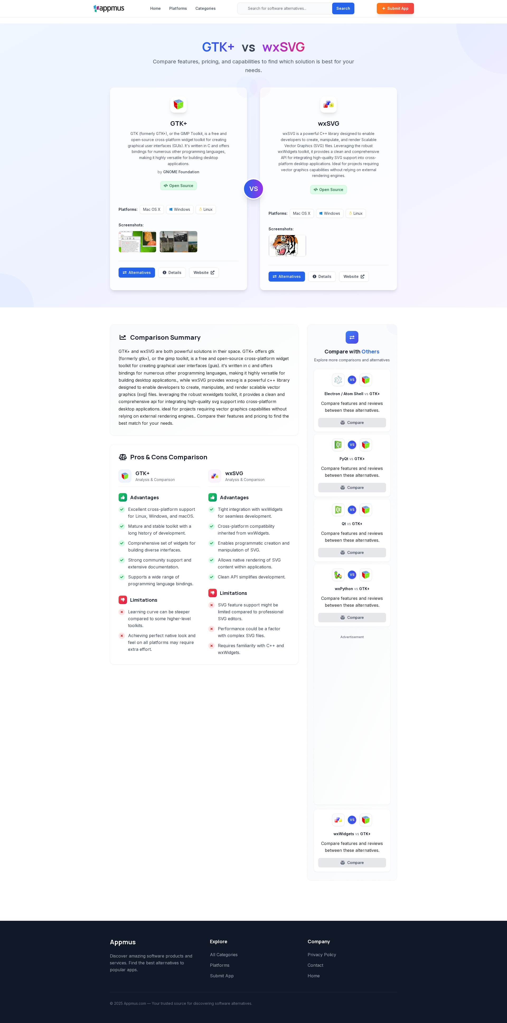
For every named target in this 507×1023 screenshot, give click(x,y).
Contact (315, 965)
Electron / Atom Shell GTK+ (352, 393)
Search (343, 8)
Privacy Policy (322, 954)
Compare (355, 422)
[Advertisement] (352, 721)
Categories (205, 8)
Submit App (398, 8)
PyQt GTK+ (352, 458)
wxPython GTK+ (352, 588)
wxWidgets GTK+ (352, 834)
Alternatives (140, 272)
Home (155, 8)
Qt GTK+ (352, 523)
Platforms (178, 8)
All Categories (224, 954)
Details (174, 272)
